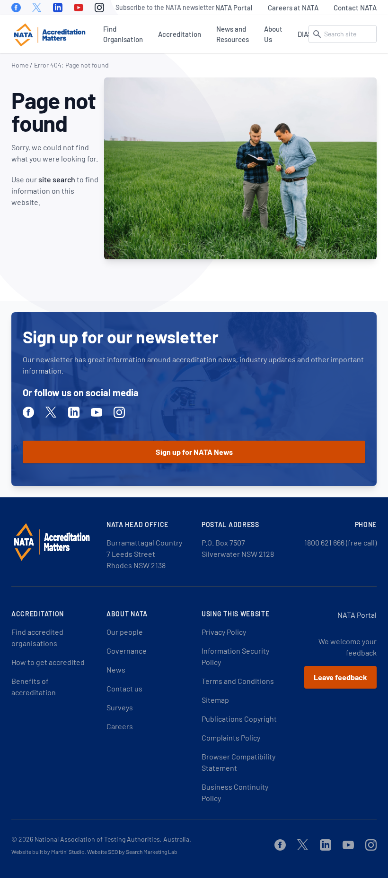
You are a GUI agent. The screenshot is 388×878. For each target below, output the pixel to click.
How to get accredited (48, 661)
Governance (126, 650)
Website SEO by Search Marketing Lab (132, 851)
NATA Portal (234, 7)
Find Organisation (123, 34)
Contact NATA (355, 7)
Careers (119, 726)
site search (56, 179)
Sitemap (215, 699)
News (115, 669)
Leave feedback (340, 677)
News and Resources (232, 34)
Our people (124, 631)
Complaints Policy (231, 737)
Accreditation (179, 34)
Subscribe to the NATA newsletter (164, 7)
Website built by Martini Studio (48, 851)
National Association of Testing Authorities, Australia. (113, 839)
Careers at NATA (293, 7)
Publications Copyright (239, 718)
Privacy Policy (224, 631)
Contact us (124, 688)
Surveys (119, 707)
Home (19, 65)
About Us (273, 34)
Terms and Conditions (238, 680)
